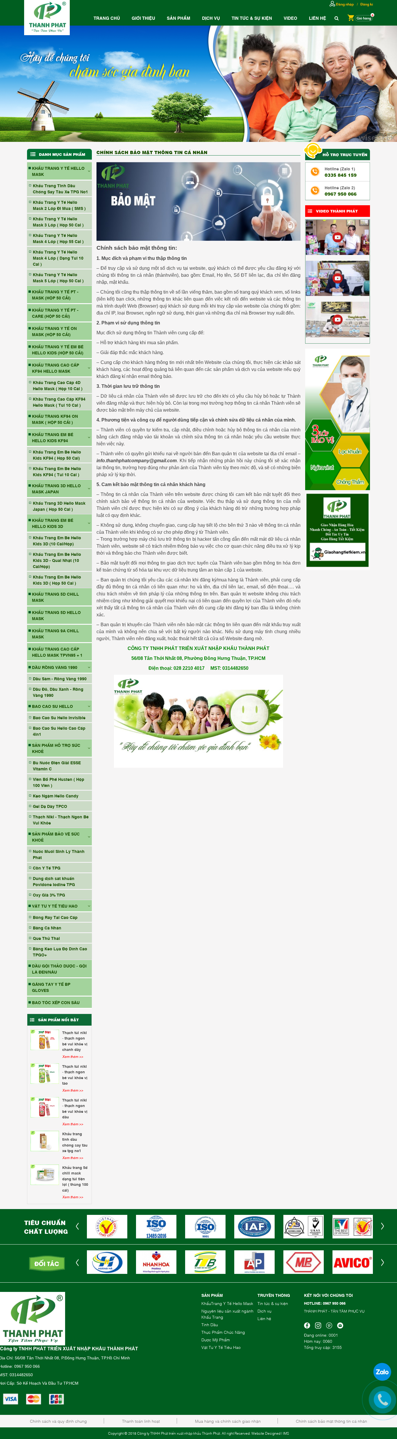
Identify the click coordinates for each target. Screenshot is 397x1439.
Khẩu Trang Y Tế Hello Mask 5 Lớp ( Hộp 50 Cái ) (58, 277)
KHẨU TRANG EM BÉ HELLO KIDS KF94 (52, 437)
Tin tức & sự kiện (272, 1303)
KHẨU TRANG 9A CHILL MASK (55, 633)
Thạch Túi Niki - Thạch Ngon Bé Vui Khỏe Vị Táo (74, 1074)
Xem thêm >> (72, 1056)
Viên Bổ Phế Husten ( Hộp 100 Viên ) (58, 782)
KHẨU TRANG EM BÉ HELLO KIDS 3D (52, 523)
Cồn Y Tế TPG (46, 867)
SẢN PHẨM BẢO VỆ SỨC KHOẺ (56, 836)
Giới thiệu (143, 18)
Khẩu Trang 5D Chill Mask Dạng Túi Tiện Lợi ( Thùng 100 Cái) (75, 1178)
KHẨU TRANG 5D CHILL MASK (55, 597)
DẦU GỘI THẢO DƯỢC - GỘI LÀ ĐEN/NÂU (59, 968)
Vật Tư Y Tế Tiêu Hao (221, 1347)
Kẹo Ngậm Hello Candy (55, 795)
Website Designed (265, 1433)
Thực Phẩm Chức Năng (223, 1332)
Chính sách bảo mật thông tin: (136, 248)
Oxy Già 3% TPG (49, 894)
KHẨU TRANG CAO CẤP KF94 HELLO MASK (55, 368)
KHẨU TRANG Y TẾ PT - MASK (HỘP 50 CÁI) (55, 294)
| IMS (285, 1433)
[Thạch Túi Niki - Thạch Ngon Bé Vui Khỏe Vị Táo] (44, 1073)
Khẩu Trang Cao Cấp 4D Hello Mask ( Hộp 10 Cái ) (58, 385)
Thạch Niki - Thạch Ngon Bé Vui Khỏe (61, 819)
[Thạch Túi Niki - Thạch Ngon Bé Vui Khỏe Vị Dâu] (44, 1107)
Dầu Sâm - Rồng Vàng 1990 (60, 678)
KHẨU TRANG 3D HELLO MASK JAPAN (56, 488)
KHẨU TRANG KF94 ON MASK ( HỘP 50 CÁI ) (55, 419)
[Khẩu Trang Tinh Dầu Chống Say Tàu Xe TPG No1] (44, 1141)
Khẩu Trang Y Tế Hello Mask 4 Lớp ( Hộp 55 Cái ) (58, 238)
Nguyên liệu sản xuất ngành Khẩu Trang (227, 1314)
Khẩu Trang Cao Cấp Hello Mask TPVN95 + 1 (57, 652)
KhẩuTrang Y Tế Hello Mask (227, 1303)
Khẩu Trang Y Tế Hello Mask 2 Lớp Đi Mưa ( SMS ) (59, 205)
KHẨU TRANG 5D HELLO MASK (56, 615)
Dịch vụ (211, 18)
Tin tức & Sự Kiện (252, 18)
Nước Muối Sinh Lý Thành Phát (59, 854)
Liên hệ (317, 18)
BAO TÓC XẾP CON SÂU (56, 1002)
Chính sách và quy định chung (58, 1421)
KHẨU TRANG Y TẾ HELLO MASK (58, 171)
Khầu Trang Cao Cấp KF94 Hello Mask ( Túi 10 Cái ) (59, 402)
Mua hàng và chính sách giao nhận (228, 1421)
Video (290, 18)
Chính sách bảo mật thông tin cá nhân (331, 1421)
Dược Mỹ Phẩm (215, 1339)
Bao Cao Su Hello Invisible (59, 717)
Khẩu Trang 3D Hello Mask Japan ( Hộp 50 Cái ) (59, 506)
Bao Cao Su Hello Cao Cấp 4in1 (59, 731)
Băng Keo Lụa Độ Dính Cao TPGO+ (60, 951)
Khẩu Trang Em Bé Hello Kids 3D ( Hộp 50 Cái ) (57, 579)
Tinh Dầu (209, 1324)
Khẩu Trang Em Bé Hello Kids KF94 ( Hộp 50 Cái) (57, 454)
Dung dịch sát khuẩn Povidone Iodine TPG (54, 881)
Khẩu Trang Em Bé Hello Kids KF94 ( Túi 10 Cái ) (57, 471)
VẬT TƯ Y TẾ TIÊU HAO (55, 905)
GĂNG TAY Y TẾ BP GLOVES (51, 987)
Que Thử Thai (46, 938)
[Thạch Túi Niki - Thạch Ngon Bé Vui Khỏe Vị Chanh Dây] (44, 1040)
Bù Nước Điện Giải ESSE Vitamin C (57, 765)
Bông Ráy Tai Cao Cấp (55, 917)
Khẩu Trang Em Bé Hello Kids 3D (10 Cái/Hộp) (57, 540)
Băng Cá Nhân (47, 927)
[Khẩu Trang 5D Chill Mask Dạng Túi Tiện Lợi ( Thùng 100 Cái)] (44, 1175)
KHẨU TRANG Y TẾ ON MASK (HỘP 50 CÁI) (54, 331)
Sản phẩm (178, 18)
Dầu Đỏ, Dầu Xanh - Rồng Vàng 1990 (58, 692)
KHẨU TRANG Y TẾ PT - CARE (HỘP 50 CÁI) (55, 313)
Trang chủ (107, 18)
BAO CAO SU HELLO (52, 706)
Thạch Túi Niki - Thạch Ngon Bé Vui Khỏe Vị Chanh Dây (74, 1041)
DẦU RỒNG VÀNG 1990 (54, 667)
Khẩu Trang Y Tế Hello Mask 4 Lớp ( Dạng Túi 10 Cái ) (58, 258)
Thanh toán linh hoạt (141, 1421)
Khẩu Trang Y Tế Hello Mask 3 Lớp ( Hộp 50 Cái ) (58, 221)
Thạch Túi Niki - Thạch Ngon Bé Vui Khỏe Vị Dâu (74, 1108)
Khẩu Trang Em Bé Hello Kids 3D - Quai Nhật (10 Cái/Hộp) (57, 560)
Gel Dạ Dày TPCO (50, 806)
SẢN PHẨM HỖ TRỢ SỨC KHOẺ (56, 748)
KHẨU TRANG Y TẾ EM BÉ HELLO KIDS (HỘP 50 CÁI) (57, 349)
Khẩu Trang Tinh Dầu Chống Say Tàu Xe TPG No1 (60, 188)
